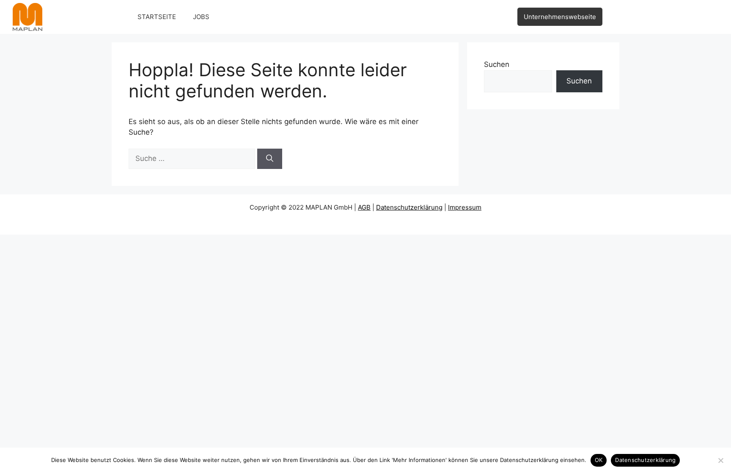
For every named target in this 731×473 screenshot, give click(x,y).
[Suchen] (269, 159)
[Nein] (720, 460)
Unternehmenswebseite (560, 17)
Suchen (496, 64)
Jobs (201, 17)
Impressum (464, 207)
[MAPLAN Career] (27, 16)
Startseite (156, 17)
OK (599, 459)
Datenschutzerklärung (409, 207)
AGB (364, 207)
